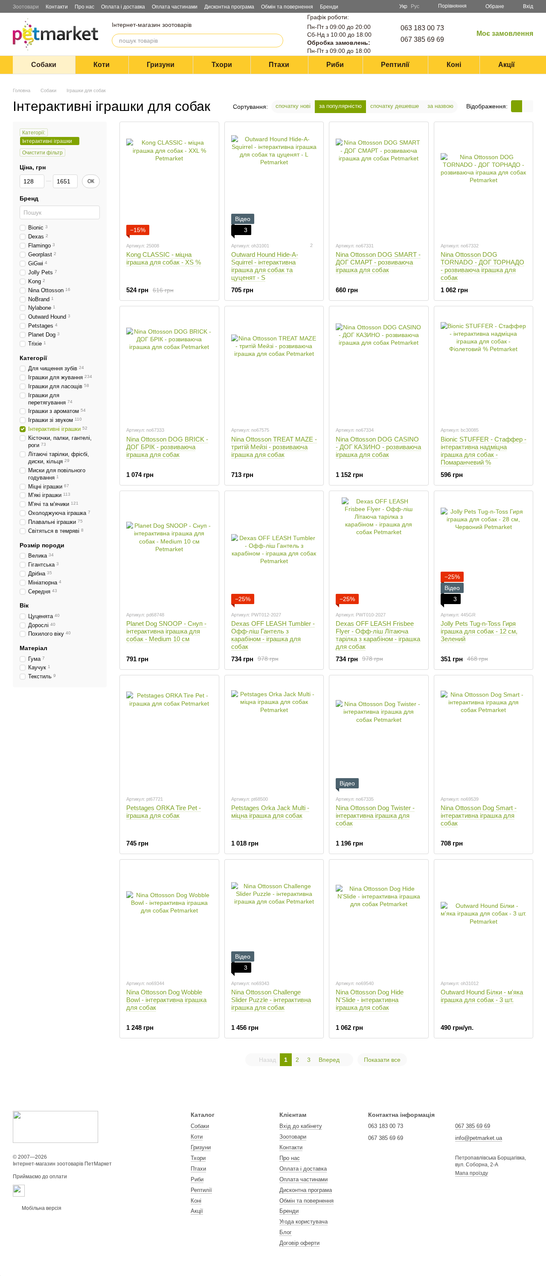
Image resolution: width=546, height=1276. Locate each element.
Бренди (329, 7)
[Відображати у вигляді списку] (527, 106)
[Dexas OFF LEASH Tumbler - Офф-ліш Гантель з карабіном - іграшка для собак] (274, 550)
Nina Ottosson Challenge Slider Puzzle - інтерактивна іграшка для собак (271, 999)
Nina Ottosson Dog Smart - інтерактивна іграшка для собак (479, 815)
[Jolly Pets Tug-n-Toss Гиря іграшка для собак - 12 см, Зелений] (484, 550)
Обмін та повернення (287, 7)
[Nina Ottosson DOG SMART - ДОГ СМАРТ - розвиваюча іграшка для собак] (379, 181)
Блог (285, 1232)
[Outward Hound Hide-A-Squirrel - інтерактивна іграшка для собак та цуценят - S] (274, 181)
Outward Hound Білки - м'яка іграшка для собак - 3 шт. (482, 995)
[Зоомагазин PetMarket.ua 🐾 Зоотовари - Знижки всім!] (55, 1127)
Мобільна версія (40, 1208)
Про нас (84, 7)
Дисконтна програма (229, 7)
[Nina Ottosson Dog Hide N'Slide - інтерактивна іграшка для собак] (379, 919)
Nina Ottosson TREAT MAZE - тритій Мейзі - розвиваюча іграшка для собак (274, 447)
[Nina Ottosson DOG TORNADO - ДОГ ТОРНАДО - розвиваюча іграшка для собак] (484, 181)
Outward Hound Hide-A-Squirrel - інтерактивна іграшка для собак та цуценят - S (264, 266)
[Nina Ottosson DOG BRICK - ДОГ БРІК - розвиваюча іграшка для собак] (169, 366)
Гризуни (160, 64)
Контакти (57, 7)
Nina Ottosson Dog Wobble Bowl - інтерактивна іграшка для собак (166, 999)
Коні (454, 64)
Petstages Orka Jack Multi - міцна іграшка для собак (270, 811)
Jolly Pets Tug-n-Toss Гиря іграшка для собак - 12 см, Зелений (479, 631)
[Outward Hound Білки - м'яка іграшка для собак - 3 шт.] (484, 919)
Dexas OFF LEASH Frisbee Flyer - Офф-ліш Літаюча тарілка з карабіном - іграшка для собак (378, 635)
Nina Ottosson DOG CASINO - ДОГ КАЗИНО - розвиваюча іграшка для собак (378, 447)
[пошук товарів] (276, 40)
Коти (101, 64)
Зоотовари (26, 7)
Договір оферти (299, 1243)
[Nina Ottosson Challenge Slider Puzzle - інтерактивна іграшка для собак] (274, 919)
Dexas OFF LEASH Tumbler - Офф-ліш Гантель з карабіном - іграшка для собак (273, 635)
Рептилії (395, 64)
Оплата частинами (174, 7)
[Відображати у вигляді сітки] (516, 106)
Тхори (222, 64)
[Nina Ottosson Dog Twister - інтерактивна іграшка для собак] (379, 735)
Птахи (279, 64)
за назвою (440, 106)
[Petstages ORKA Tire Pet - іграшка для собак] (169, 735)
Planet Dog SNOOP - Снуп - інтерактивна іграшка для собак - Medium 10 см (166, 631)
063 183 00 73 (422, 28)
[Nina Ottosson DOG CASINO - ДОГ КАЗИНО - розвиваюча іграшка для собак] (379, 366)
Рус (415, 6)
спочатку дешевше (394, 106)
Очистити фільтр (42, 153)
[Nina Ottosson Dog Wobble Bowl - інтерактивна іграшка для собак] (169, 919)
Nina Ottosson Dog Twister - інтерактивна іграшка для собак (375, 815)
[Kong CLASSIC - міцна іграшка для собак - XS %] (169, 181)
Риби (335, 64)
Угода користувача (303, 1221)
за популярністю (340, 106)
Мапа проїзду (471, 1173)
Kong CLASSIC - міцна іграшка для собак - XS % (163, 258)
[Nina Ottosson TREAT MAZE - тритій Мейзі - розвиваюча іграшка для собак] (274, 366)
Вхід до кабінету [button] (300, 1126)
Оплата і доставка (123, 7)
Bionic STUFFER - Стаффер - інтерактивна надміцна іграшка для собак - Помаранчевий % (483, 451)
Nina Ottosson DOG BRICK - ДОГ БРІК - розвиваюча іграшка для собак (167, 447)
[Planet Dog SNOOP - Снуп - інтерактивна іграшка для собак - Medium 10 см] (169, 550)
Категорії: (33, 133)
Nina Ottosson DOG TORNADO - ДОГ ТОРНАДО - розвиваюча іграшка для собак (482, 266)
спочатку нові (293, 106)
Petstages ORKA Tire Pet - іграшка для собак (163, 811)
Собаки (43, 64)
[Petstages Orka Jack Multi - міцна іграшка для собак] (274, 735)
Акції (506, 64)
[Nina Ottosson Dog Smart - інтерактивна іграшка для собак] (484, 735)
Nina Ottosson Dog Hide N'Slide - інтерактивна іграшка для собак (370, 999)
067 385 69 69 (422, 39)
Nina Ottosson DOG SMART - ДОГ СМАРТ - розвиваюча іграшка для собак (378, 262)
